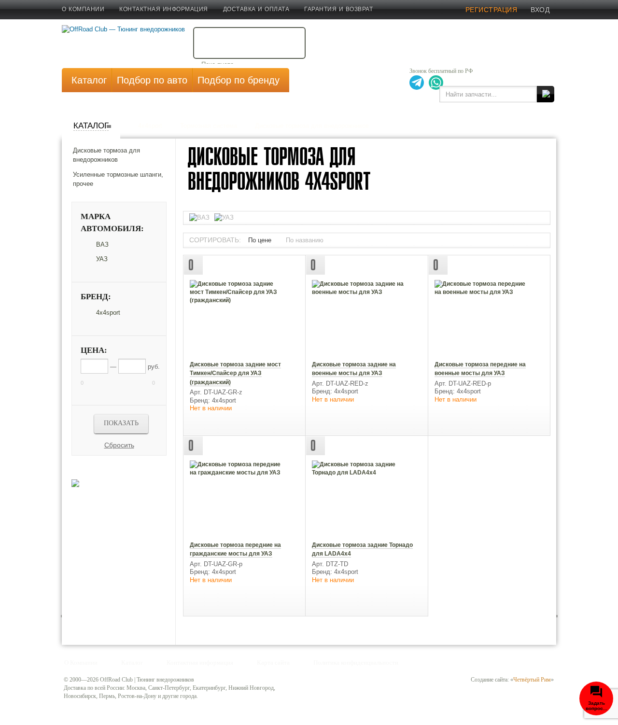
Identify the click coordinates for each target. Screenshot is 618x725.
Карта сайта (273, 662)
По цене (259, 240)
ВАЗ (102, 244)
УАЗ (102, 259)
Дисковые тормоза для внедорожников (312, 125)
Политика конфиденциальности (355, 662)
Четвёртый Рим (532, 679)
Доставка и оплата (256, 9)
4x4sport (150, 125)
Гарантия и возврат (338, 9)
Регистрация (491, 10)
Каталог (91, 125)
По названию (304, 240)
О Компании (83, 9)
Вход (540, 10)
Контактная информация (163, 9)
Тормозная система (208, 125)
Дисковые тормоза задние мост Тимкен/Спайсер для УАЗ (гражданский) (235, 373)
